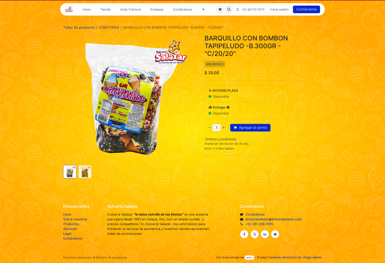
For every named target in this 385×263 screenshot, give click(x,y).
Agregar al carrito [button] (252, 127)
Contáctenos (72, 238)
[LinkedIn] (265, 234)
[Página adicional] (275, 234)
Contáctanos (306, 9)
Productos (71, 224)
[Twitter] (255, 234)
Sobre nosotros (75, 219)
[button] (229, 9)
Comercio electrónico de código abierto (295, 257)
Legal (67, 234)
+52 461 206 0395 (259, 224)
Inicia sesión (279, 9)
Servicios (70, 229)
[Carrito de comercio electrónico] (220, 9)
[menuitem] (86, 9)
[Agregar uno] (224, 127)
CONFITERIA (109, 27)
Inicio (67, 214)
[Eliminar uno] (209, 127)
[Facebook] (244, 234)
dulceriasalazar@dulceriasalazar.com (273, 219)
